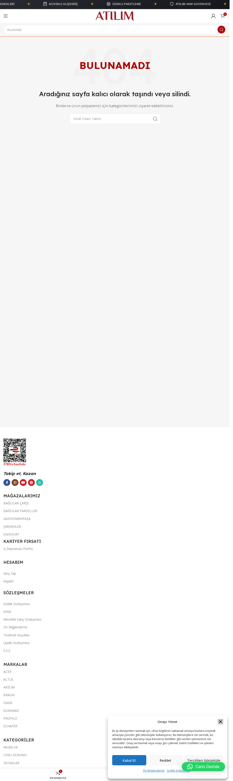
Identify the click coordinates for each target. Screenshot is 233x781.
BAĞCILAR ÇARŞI (16, 503)
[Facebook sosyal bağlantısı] (6, 482)
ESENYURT (11, 534)
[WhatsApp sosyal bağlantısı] (39, 482)
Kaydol (8, 581)
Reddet (165, 760)
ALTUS (8, 679)
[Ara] (221, 29)
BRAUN (9, 695)
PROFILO (10, 718)
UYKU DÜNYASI (15, 755)
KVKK (7, 611)
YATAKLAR (11, 763)
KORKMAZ (11, 710)
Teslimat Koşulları (16, 635)
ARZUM (9, 687)
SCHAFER (10, 726)
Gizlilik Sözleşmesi (178, 771)
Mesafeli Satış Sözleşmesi (22, 619)
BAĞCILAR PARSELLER (20, 511)
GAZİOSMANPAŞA (16, 518)
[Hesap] (213, 15)
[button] (220, 721)
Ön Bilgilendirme (154, 771)
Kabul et (129, 760)
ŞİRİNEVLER (12, 526)
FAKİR (7, 703)
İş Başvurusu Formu (18, 548)
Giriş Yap (9, 573)
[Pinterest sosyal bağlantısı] (31, 482)
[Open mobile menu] (5, 15)
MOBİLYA (10, 747)
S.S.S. (7, 650)
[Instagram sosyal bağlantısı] (15, 482)
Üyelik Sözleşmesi (16, 643)
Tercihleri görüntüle (203, 760)
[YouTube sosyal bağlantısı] (23, 482)
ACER (7, 672)
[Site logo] (115, 15)
